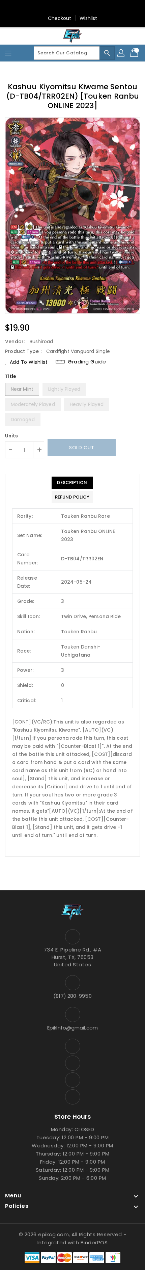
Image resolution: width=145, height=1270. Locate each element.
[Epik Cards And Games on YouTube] (66, 8)
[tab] (72, 483)
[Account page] (121, 53)
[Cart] (135, 53)
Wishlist (88, 18)
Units (11, 435)
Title (11, 376)
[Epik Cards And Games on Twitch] (92, 8)
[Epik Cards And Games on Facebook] (53, 8)
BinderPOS (94, 1242)
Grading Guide (87, 361)
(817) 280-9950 (72, 995)
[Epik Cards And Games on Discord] (79, 8)
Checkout (59, 18)
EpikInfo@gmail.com (72, 1027)
